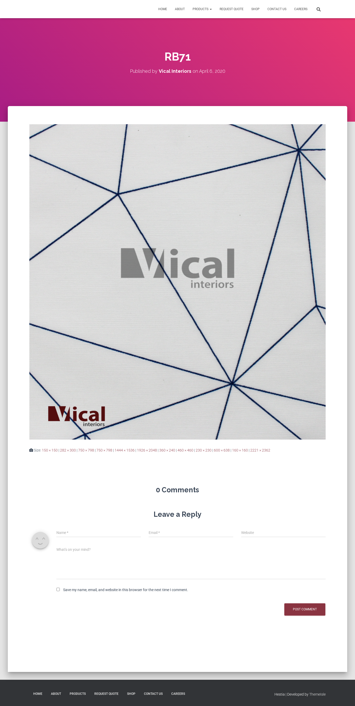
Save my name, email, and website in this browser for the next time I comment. (125, 590)
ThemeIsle (317, 694)
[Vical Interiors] (41, 9)
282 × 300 (68, 450)
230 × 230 (204, 450)
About (180, 9)
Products (201, 9)
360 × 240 (167, 450)
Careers (300, 9)
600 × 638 (222, 450)
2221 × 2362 (260, 450)
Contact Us (276, 9)
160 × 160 (240, 450)
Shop (255, 9)
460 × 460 (185, 450)
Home (162, 9)
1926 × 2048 (147, 450)
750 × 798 (86, 450)
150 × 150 (50, 450)
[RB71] (177, 281)
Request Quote (232, 9)
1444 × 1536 (125, 450)
